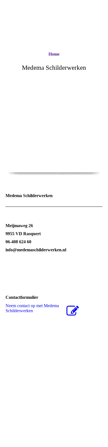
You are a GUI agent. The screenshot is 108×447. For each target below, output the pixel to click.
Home (54, 54)
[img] (54, 144)
